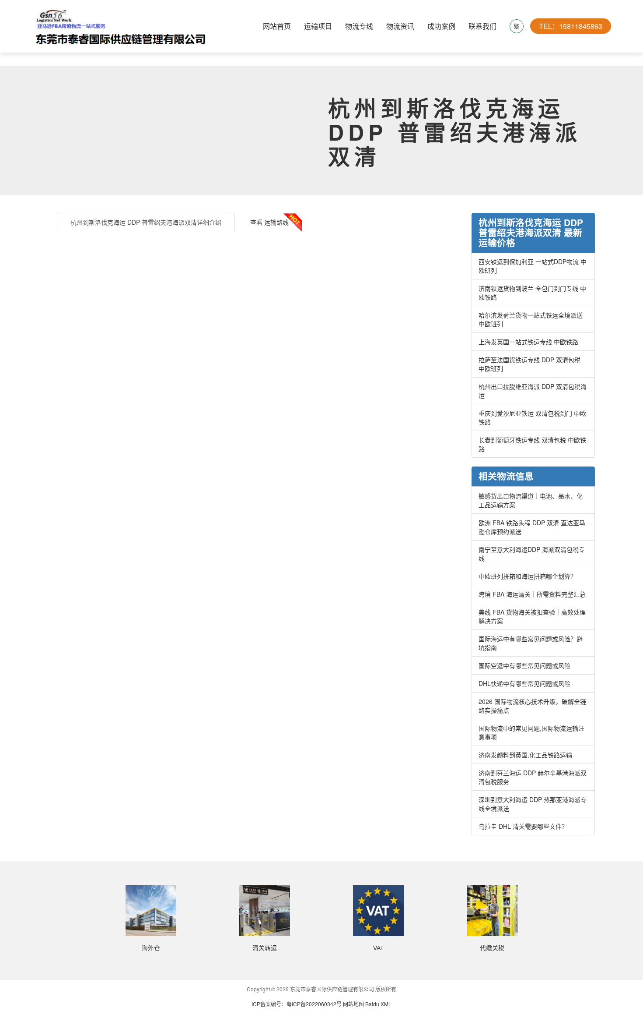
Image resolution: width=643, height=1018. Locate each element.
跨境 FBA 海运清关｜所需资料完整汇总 (532, 594)
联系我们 (482, 26)
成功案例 (441, 26)
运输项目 (318, 26)
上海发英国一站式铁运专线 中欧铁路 (528, 341)
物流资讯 (400, 26)
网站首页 (277, 26)
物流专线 (359, 26)
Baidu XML (378, 1003)
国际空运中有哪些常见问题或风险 (524, 665)
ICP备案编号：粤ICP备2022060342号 (297, 1003)
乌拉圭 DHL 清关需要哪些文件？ (523, 826)
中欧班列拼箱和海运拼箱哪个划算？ (528, 576)
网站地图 (353, 1003)
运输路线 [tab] (269, 222)
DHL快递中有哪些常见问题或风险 (524, 683)
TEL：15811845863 (570, 26)
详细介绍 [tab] (145, 222)
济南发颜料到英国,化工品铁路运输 (525, 754)
